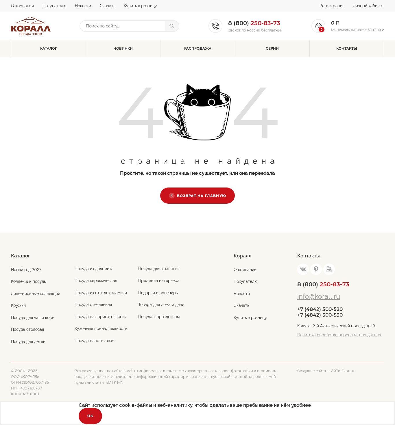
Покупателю (54, 5)
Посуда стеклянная (93, 304)
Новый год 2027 (26, 269)
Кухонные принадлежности (101, 328)
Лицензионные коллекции (35, 293)
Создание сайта (311, 371)
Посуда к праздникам (159, 316)
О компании (22, 5)
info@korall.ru (318, 296)
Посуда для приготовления (101, 316)
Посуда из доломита (94, 268)
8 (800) (323, 284)
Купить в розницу (140, 5)
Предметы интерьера (159, 280)
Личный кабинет (368, 5)
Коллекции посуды (29, 281)
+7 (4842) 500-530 (320, 315)
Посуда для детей (28, 341)
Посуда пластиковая (94, 340)
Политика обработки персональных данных (339, 335)
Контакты (346, 48)
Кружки (18, 305)
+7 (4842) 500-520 (320, 309)
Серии (272, 48)
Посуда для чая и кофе (32, 317)
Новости (83, 5)
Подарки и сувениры (158, 292)
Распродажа (197, 48)
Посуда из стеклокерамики (101, 292)
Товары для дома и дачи (161, 304)
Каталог (48, 48)
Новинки (123, 48)
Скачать (107, 5)
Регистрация (332, 5)
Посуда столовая (27, 329)
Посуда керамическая (96, 280)
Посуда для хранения (159, 268)
